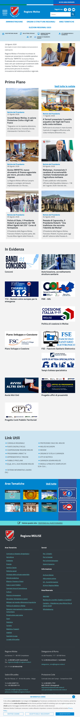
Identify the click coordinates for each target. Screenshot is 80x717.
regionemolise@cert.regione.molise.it (19, 662)
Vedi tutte (51, 484)
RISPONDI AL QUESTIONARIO (50, 523)
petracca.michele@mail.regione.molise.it (17, 692)
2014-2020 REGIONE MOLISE (20, 464)
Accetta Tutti (65, 714)
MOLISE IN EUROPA (47, 446)
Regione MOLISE (30, 536)
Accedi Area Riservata (66, 2)
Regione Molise (32, 12)
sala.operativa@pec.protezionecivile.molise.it (58, 694)
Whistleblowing (48, 609)
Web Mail (46, 596)
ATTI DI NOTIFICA (46, 457)
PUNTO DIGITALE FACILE (16, 446)
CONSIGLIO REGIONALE (16, 443)
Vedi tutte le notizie (65, 86)
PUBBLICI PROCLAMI (15, 460)
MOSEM (43, 450)
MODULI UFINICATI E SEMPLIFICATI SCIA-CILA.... (52, 465)
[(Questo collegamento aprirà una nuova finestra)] (67, 493)
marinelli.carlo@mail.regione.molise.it (16, 690)
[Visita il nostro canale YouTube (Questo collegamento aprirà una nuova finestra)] (73, 9)
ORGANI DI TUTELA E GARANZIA (52, 453)
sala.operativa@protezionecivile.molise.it (54, 690)
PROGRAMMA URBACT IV (16, 453)
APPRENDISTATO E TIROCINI (17, 457)
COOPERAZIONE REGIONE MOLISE (20, 450)
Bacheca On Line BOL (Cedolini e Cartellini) (57, 600)
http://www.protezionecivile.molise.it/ (52, 687)
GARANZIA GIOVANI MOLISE (50, 460)
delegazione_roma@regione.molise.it (53, 664)
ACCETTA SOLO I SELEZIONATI (39, 714)
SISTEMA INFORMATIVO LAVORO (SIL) (18, 471)
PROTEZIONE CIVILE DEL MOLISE (52, 443)
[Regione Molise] (15, 12)
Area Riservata (47, 590)
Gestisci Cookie (13, 714)
